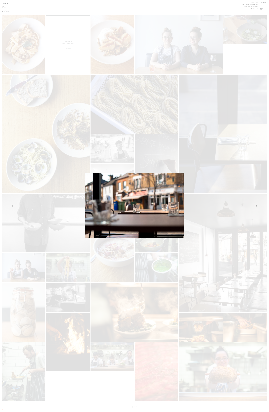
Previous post (256, 206)
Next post (12, 206)
